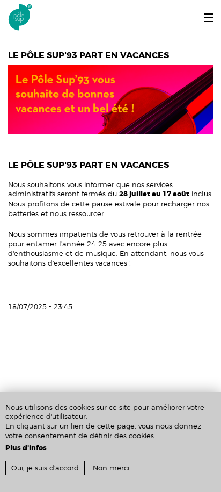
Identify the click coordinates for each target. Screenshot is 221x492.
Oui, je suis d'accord (45, 468)
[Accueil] (16, 15)
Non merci (111, 468)
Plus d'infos (26, 448)
